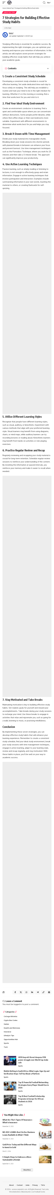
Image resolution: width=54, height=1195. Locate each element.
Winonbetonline (14, 1192)
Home (4, 8)
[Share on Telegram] (37, 992)
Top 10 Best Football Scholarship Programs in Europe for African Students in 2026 (31, 1099)
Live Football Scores (38, 1192)
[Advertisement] (27, 303)
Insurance (7, 1032)
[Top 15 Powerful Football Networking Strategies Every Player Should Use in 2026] (10, 1085)
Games (6, 1024)
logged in (18, 1004)
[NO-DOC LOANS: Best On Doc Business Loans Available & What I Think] (45, 1134)
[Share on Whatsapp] (26, 992)
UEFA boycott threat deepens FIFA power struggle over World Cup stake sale (33, 1060)
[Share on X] (20, 992)
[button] (5, 2)
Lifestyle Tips (10, 8)
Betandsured (25, 1192)
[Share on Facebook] (15, 992)
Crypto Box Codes (10, 1020)
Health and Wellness (12, 1028)
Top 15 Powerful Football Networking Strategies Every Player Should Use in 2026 (33, 1085)
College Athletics (10, 1016)
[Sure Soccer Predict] (9, 2)
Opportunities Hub (11, 1039)
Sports (6, 1043)
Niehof (11, 33)
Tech (6, 1047)
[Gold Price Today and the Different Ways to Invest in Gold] (45, 1147)
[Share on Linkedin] (32, 992)
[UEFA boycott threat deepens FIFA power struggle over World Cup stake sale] (10, 1060)
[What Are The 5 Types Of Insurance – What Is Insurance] (45, 1122)
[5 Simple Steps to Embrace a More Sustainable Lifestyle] (45, 1159)
